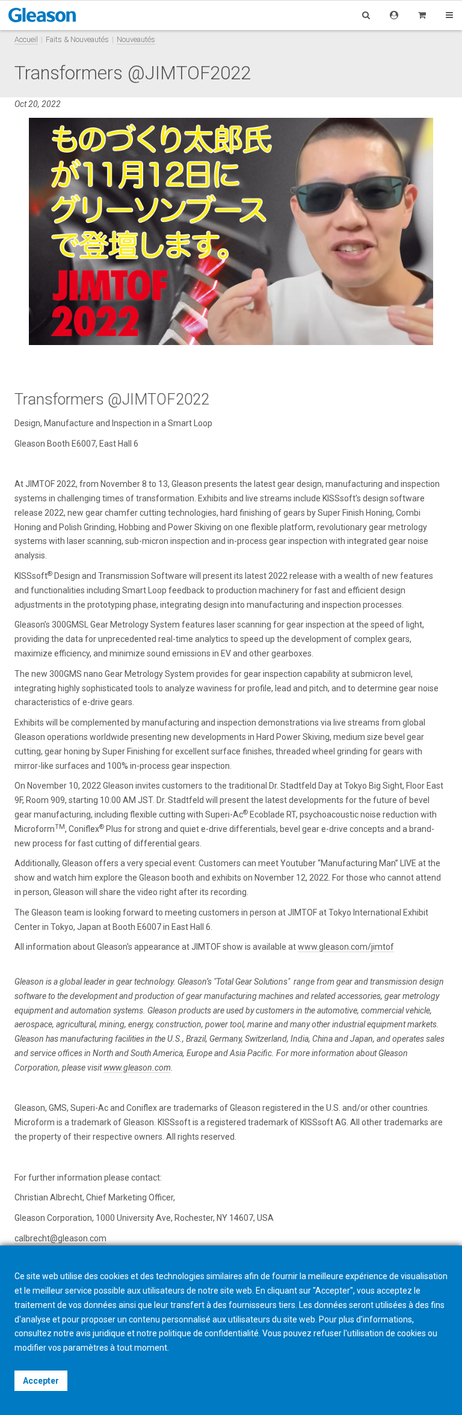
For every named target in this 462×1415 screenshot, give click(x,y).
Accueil (26, 39)
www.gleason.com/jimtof (346, 947)
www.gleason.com (137, 1067)
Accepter (41, 1381)
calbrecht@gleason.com (60, 1238)
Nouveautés (136, 39)
